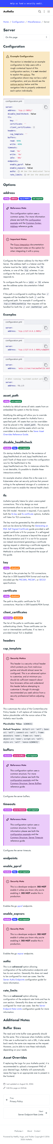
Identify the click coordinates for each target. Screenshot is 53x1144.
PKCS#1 (31, 579)
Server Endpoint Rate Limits (30, 1114)
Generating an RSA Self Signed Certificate (25, 527)
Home (6, 21)
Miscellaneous (34, 21)
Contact (37, 1131)
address (14, 198)
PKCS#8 (23, 579)
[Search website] (39, 11)
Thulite (31, 1136)
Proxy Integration (21, 244)
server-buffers (19, 755)
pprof (20, 906)
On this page (11, 37)
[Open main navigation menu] (48, 11)
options (26, 74)
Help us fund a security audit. (26, 3)
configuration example (20, 780)
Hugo (22, 1136)
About (29, 1131)
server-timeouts (19, 810)
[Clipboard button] (46, 107)
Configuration (18, 21)
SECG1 (42, 579)
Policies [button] (18, 1131)
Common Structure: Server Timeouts (26, 837)
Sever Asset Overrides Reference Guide (23, 433)
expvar (21, 953)
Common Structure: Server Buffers (25, 783)
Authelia (8, 11)
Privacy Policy (16, 1101)
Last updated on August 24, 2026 (19, 1084)
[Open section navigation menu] (44, 11)
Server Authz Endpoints (13, 979)
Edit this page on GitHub (16, 1088)
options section (17, 84)
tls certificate (27, 513)
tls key (14, 513)
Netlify (15, 1136)
